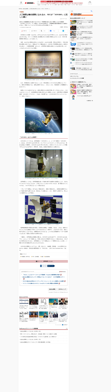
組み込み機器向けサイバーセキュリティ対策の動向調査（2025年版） (35, 342)
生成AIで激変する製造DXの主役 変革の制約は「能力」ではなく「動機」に (85, 92)
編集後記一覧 (90, 100)
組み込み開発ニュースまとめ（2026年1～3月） (30, 339)
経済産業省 (47, 256)
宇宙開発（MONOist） (26, 256)
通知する (35, 30)
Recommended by (58, 324)
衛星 (42, 256)
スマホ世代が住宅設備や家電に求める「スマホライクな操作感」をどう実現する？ (38, 336)
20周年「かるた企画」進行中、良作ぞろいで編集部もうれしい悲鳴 (85, 86)
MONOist (20, 8)
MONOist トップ (62, 289)
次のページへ (50, 265)
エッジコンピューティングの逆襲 (77, 78)
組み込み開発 (25, 8)
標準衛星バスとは (44, 261)
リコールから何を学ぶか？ (84, 95)
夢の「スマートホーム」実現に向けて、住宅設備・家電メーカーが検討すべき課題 (38, 334)
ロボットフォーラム (74, 76)
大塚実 (61, 27)
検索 (91, 11)
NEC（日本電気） (36, 256)
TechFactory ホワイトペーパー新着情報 (28, 328)
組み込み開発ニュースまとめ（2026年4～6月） (30, 331)
